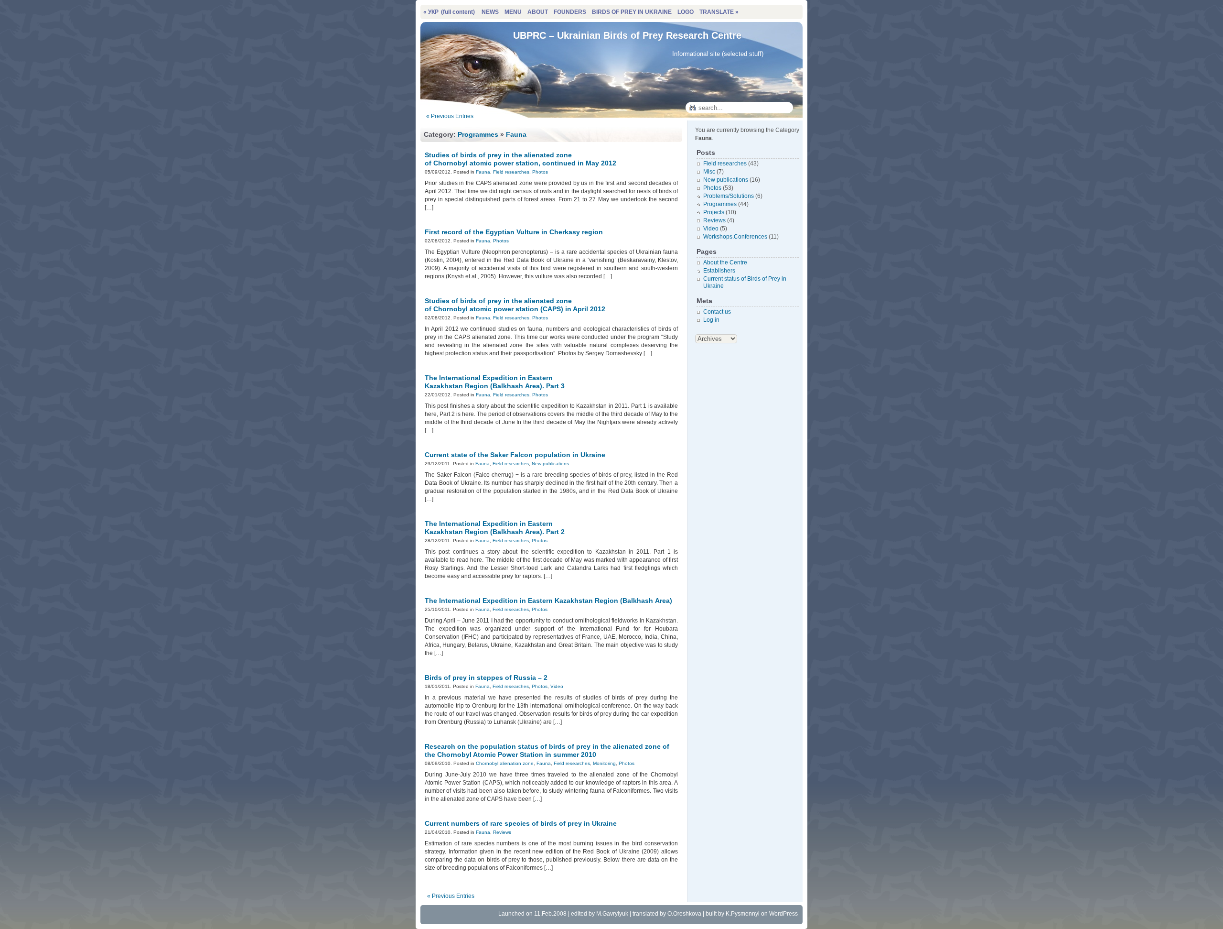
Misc (709, 171)
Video (556, 686)
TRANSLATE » (719, 12)
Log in (711, 320)
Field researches (511, 172)
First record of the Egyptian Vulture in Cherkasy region (514, 232)
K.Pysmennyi (743, 913)
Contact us (717, 311)
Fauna (516, 134)
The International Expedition (548, 600)
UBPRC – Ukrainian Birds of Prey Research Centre (627, 35)
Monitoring (604, 763)
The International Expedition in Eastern (495, 382)
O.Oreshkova (684, 913)
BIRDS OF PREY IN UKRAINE (632, 12)
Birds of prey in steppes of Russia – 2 (486, 677)
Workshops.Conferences (735, 236)
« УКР (449, 12)
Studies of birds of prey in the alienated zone (520, 159)
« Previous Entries (449, 116)
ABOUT (537, 12)
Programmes (478, 134)
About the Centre (725, 262)
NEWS (490, 12)
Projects (713, 212)
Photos (540, 172)
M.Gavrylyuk (612, 913)
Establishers (719, 270)
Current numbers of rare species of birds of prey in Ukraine (521, 823)
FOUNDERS (570, 12)
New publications (550, 463)
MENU (513, 12)
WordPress (783, 913)
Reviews (502, 832)
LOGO (685, 12)
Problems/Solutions (728, 196)
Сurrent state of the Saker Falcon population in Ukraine (515, 455)
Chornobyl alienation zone (505, 763)
